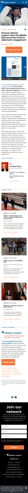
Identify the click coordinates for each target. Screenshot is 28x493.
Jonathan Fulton (8, 44)
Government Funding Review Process (14, 469)
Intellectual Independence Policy (14, 467)
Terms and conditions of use (14, 464)
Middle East (17, 319)
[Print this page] (25, 29)
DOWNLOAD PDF (14, 50)
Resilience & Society (17, 373)
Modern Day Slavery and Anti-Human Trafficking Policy (14, 474)
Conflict (5, 277)
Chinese (16, 181)
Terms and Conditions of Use (11, 441)
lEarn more (8, 362)
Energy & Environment (7, 370)
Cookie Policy (17, 462)
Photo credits (19, 476)
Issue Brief (4, 29)
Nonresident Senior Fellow (15, 168)
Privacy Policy (10, 462)
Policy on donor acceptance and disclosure (14, 472)
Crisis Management (13, 277)
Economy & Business (13, 232)
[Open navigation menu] (26, 2)
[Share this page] (16, 397)
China (11, 181)
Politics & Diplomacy (6, 373)
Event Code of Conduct (10, 476)
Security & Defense (6, 376)
